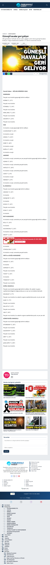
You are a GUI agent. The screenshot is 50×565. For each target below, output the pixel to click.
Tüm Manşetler (34, 468)
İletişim (6, 550)
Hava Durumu (34, 463)
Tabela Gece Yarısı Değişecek (32, 429)
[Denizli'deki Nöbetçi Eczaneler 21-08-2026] (36, 390)
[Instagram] (16, 476)
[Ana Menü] (3, 5)
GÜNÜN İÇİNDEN (11, 33)
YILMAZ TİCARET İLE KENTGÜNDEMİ (16, 530)
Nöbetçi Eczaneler (35, 462)
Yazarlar (6, 538)
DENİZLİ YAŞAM (7, 486)
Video (6, 536)
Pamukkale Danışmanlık (13, 531)
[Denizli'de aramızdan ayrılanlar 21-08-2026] (14, 406)
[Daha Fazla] (11, 74)
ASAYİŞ (27, 480)
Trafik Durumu (34, 465)
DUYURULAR (10, 526)
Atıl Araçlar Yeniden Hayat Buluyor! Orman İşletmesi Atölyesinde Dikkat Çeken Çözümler (35, 414)
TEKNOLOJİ (10, 528)
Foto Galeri (7, 535)
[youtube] (41, 502)
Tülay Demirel (14, 374)
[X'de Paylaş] (6, 74)
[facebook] (11, 502)
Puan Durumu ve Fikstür (36, 466)
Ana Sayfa (7, 505)
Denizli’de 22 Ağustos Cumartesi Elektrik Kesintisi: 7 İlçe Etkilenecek (12, 430)
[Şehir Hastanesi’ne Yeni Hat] (14, 390)
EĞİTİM (27, 484)
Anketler (6, 546)
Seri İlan (6, 541)
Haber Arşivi (33, 471)
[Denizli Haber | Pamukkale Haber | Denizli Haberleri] (24, 5)
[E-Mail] (12, 377)
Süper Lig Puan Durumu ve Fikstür (15, 558)
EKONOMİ (6, 483)
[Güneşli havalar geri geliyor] (25, 59)
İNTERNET (9, 533)
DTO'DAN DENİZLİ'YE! (6, 9)
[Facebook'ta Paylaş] (4, 74)
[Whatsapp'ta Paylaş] (9, 74)
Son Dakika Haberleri (35, 469)
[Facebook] (12, 476)
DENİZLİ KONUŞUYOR (12, 525)
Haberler (4, 33)
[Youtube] (19, 476)
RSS (13, 493)
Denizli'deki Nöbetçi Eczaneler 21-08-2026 (35, 397)
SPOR (30, 9)
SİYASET (5, 484)
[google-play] (25, 488)
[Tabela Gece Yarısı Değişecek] (36, 422)
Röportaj (6, 543)
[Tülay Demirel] (7, 375)
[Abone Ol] (43, 73)
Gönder (6, 451)
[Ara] (47, 5)
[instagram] (31, 502)
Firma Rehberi (8, 540)
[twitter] (21, 502)
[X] (14, 476)
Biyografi (6, 545)
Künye (6, 548)
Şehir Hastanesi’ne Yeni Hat (10, 397)
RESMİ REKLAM (37, 9)
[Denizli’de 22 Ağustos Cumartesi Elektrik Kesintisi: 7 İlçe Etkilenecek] (14, 422)
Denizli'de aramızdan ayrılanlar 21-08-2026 (13, 413)
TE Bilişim (28, 498)
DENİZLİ (16, 9)
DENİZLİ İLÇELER (23, 9)
